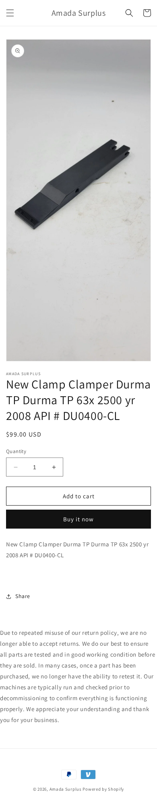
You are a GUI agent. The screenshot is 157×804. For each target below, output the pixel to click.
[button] (10, 13)
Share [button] (22, 596)
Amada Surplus (66, 789)
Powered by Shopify (103, 789)
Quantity (16, 451)
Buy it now (78, 519)
